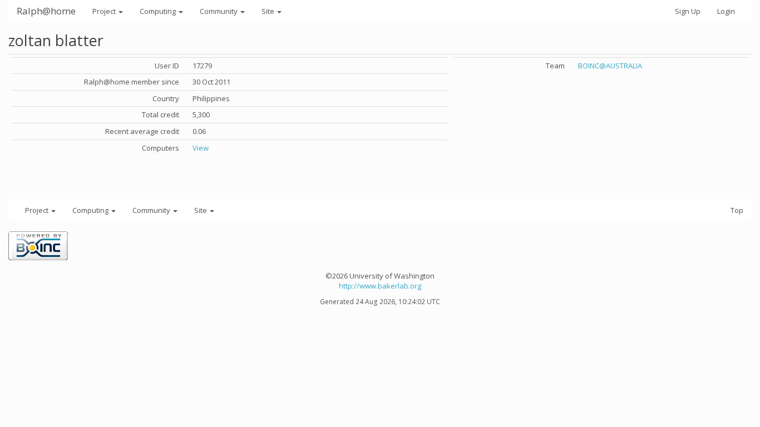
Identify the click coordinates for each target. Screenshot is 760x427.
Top (737, 210)
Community (219, 11)
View (201, 148)
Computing (158, 11)
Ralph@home (46, 10)
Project (104, 11)
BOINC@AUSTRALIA (610, 66)
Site (268, 11)
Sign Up (687, 11)
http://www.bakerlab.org (380, 286)
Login (726, 11)
